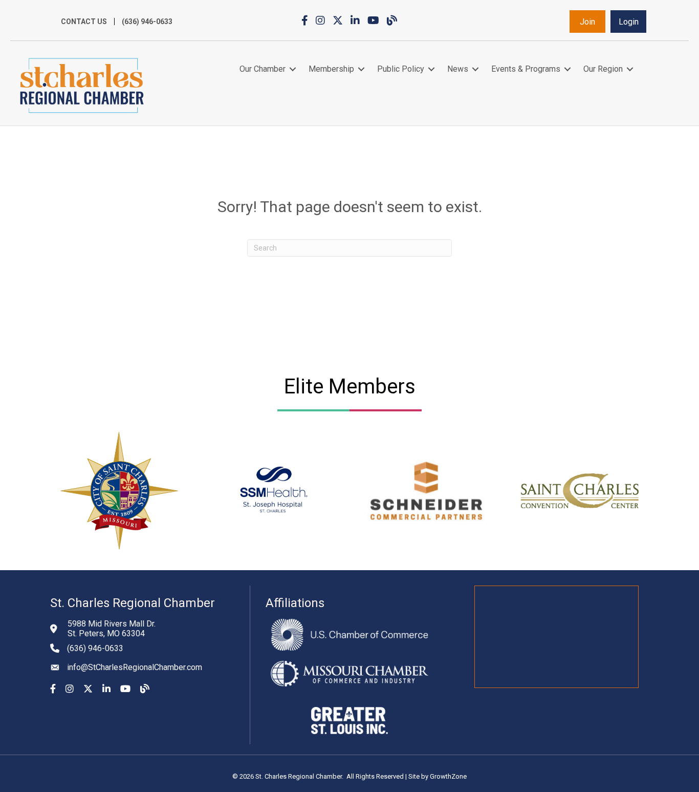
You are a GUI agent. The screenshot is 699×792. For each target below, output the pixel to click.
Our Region (603, 69)
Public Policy (400, 69)
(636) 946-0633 (147, 21)
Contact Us (84, 21)
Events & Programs (525, 69)
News (457, 69)
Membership (331, 69)
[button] (587, 21)
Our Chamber (262, 69)
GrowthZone (448, 776)
